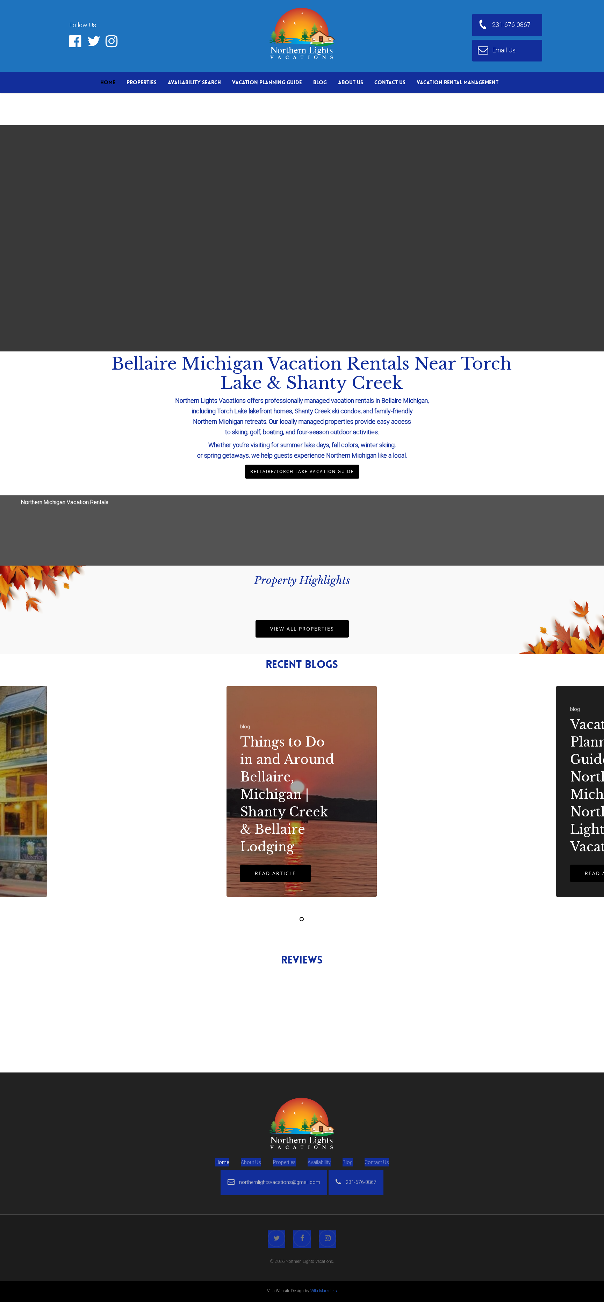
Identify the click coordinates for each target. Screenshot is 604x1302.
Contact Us (389, 82)
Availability (319, 1162)
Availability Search (194, 82)
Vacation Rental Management (457, 82)
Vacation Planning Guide (267, 82)
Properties (142, 82)
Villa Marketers (323, 1290)
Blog (320, 82)
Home (107, 82)
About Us (350, 82)
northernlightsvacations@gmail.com (279, 1182)
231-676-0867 (360, 1182)
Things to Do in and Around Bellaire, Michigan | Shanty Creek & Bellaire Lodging (287, 794)
